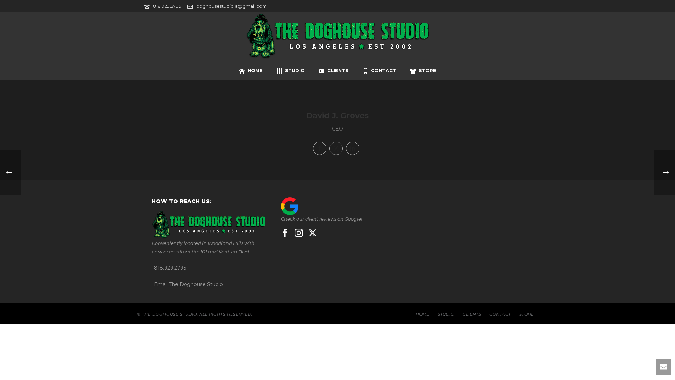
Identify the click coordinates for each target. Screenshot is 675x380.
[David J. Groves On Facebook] (319, 148)
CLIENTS (337, 70)
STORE (427, 70)
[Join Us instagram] (299, 233)
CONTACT (383, 70)
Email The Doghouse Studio (188, 284)
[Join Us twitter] (312, 233)
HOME (255, 70)
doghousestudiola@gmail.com (231, 6)
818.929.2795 (167, 6)
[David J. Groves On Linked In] (352, 148)
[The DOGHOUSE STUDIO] (337, 37)
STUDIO (295, 70)
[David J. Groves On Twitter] (336, 148)
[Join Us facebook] (285, 233)
